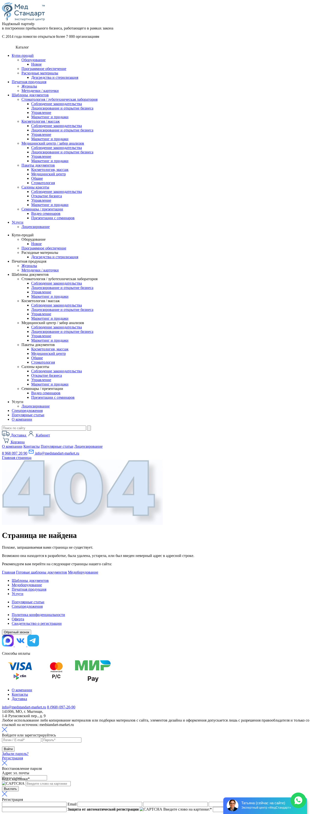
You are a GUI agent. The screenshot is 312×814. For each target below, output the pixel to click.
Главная (8, 572)
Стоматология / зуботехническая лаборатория (59, 99)
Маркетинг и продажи (49, 117)
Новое (36, 64)
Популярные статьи (28, 415)
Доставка (19, 699)
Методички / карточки (40, 91)
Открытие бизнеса (46, 196)
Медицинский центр (48, 174)
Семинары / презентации (42, 209)
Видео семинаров (45, 213)
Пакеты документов (38, 165)
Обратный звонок (16, 632)
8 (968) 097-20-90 (61, 707)
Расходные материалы (39, 73)
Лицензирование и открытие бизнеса (62, 108)
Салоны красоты (35, 187)
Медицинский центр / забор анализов (52, 143)
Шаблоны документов (30, 95)
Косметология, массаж (49, 170)
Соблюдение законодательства (56, 104)
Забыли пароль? (15, 754)
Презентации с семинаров (53, 218)
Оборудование (33, 60)
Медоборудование (83, 572)
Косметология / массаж (40, 121)
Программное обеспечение (43, 69)
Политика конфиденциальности (38, 615)
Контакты (31, 446)
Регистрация (12, 758)
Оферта (18, 619)
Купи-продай (23, 55)
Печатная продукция (29, 82)
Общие (37, 178)
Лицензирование (35, 227)
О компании (22, 419)
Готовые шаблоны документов (41, 572)
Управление (41, 112)
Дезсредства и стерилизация (54, 77)
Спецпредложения (27, 410)
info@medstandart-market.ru (56, 453)
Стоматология (43, 183)
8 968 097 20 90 (14, 453)
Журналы (29, 86)
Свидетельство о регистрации (37, 623)
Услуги (17, 222)
